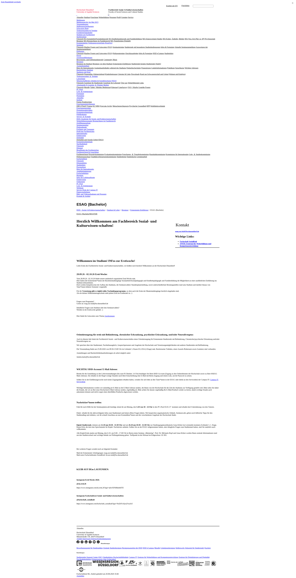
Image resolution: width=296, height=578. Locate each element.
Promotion (80, 96)
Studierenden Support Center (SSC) (90, 557)
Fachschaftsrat (82, 159)
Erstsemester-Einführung (139, 210)
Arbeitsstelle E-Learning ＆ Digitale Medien (93, 85)
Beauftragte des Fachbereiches (88, 150)
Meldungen (81, 20)
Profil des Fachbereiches (85, 131)
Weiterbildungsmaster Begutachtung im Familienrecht (96, 121)
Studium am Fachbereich (86, 35)
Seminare (80, 45)
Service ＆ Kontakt (84, 117)
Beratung (80, 62)
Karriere (208, 548)
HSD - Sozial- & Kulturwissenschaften (91, 210)
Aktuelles (80, 17)
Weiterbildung (104, 17)
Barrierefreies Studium (85, 70)
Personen (112, 17)
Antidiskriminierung (84, 171)
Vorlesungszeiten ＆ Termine (87, 76)
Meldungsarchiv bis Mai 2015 (87, 22)
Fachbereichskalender (84, 33)
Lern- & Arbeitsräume (85, 92)
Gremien (124, 17)
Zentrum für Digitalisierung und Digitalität (194, 557)
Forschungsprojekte (84, 108)
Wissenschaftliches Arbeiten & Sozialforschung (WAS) (97, 81)
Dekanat (80, 148)
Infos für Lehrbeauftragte (86, 177)
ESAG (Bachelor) (83, 214)
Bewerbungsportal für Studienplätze (90, 548)
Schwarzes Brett (82, 28)
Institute (79, 100)
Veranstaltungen (82, 24)
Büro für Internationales (85, 169)
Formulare (80, 94)
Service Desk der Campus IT (87, 190)
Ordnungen (81, 182)
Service (130, 17)
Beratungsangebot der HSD (132, 548)
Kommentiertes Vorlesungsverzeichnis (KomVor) (94, 43)
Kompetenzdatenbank (84, 112)
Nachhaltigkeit (82, 144)
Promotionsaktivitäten (84, 110)
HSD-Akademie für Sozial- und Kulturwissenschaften (96, 119)
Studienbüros (108, 557)
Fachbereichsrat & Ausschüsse (88, 152)
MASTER (93, 214)
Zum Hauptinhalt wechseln (11, 2)
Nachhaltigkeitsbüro (84, 559)
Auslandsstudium (83, 66)
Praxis (79, 55)
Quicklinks (185, 6)
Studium (87, 17)
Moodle (157, 548)
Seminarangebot (82, 125)
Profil (119, 17)
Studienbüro (81, 165)
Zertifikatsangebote (84, 123)
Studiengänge (81, 37)
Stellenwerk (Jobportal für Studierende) (190, 548)
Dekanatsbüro (82, 163)
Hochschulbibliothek (120, 557)
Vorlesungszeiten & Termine (87, 31)
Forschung (94, 17)
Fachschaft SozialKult (188, 241)
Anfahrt (80, 539)
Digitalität (80, 138)
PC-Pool (80, 89)
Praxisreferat (81, 167)
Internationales (82, 133)
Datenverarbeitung (83, 192)
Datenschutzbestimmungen (101, 539)
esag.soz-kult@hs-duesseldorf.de (187, 231)
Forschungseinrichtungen (86, 104)
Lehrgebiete (81, 79)
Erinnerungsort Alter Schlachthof (104, 559)
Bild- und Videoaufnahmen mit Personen (91, 194)
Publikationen (82, 114)
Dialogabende (82, 127)
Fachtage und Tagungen (85, 129)
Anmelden (80, 576)
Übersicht (80, 146)
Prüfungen (80, 51)
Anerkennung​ (110, 316)
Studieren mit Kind (83, 72)
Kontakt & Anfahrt (83, 196)
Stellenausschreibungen (85, 26)
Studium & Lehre (113, 210)
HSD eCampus (148, 548)
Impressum (87, 539)
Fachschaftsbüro (82, 173)
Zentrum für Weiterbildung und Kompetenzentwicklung (157, 557)
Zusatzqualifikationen (84, 58)
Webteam (80, 188)
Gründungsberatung (167, 548)
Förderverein (81, 136)
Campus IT (133, 557)
